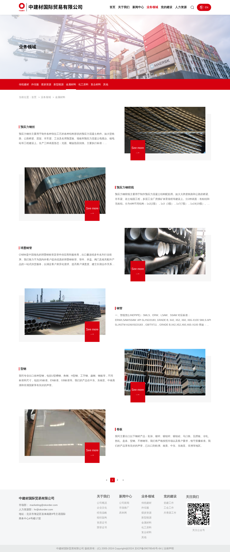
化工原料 (83, 84)
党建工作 (169, 502)
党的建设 (166, 7)
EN (206, 7)
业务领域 (152, 7)
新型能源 (59, 84)
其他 (105, 84)
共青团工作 (170, 512)
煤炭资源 (46, 84)
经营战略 (102, 512)
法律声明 (169, 548)
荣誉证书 (102, 527)
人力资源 (181, 7)
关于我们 (124, 7)
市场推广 (124, 507)
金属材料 (71, 84)
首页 (112, 7)
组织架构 (102, 517)
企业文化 (102, 507)
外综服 (35, 84)
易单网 (123, 512)
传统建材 (24, 84)
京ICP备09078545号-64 (148, 548)
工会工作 (169, 507)
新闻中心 (138, 7)
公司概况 (102, 502)
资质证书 (102, 522)
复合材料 (96, 84)
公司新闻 (124, 502)
